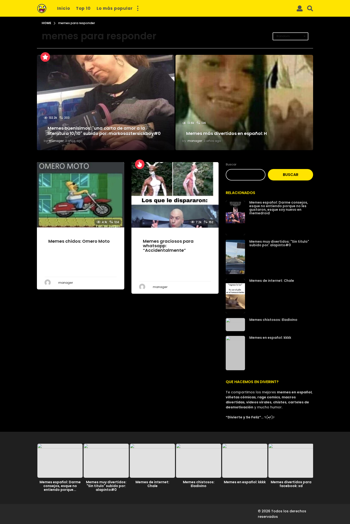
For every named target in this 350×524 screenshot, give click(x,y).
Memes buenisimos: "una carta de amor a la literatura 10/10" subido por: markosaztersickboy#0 (104, 130)
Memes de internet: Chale (271, 280)
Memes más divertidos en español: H (226, 133)
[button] (137, 8)
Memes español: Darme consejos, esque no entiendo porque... (60, 486)
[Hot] (140, 164)
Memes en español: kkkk (270, 337)
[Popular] (45, 57)
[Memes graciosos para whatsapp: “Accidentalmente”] (175, 195)
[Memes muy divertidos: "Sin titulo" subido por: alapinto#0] (235, 257)
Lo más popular (115, 8)
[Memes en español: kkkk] (235, 353)
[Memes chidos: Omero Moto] (80, 195)
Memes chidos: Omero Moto (79, 241)
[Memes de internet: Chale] (235, 296)
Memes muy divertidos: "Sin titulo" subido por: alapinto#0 (279, 243)
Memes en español (58, 232)
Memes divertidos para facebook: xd (291, 484)
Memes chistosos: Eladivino (273, 319)
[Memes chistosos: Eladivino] (235, 324)
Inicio (63, 8)
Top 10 (83, 8)
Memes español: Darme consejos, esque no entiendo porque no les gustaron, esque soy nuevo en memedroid (278, 208)
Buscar (231, 164)
